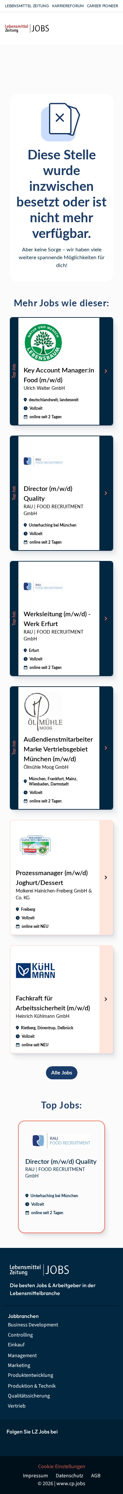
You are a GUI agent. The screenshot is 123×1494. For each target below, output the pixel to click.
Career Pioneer (102, 5)
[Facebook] (13, 1443)
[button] (112, 28)
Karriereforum (68, 5)
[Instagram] (27, 1443)
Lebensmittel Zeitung (27, 5)
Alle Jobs (61, 1072)
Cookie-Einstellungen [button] (61, 1466)
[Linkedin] (42, 1443)
